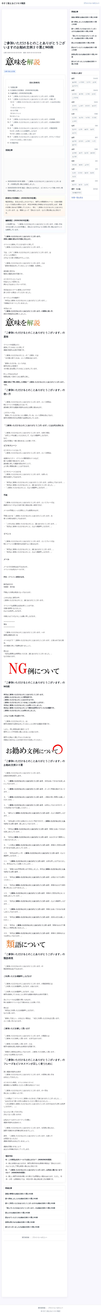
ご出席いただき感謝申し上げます (24, 131)
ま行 (85, 149)
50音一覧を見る (77, 198)
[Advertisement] (50, 24)
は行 (85, 137)
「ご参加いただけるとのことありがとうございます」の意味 (32, 96)
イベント (16, 113)
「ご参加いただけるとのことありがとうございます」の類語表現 (33, 128)
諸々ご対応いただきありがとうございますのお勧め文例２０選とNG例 (30, 1203)
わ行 (85, 181)
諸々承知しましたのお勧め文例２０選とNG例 (21, 1199)
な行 (85, 126)
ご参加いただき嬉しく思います (24, 134)
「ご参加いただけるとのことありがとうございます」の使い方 (33, 99)
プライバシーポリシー (91, 3)
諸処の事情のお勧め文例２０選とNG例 (19, 1194)
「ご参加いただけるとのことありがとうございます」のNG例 (32, 119)
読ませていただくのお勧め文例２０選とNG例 (21, 1217)
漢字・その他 (85, 189)
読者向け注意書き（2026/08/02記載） (24, 90)
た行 (85, 114)
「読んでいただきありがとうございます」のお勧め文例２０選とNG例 (30, 1208)
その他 (76, 192)
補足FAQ (14, 143)
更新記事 (13, 87)
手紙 (15, 110)
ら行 (85, 169)
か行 (85, 90)
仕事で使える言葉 (10, 71)
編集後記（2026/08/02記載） (21, 93)
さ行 (85, 102)
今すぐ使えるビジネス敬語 (13, 3)
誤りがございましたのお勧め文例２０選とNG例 (22, 1227)
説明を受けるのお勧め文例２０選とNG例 (20, 1222)
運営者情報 (25, 1237)
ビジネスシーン (18, 108)
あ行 (85, 78)
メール (15, 116)
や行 (85, 161)
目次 (34, 82)
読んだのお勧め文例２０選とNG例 (17, 1213)
